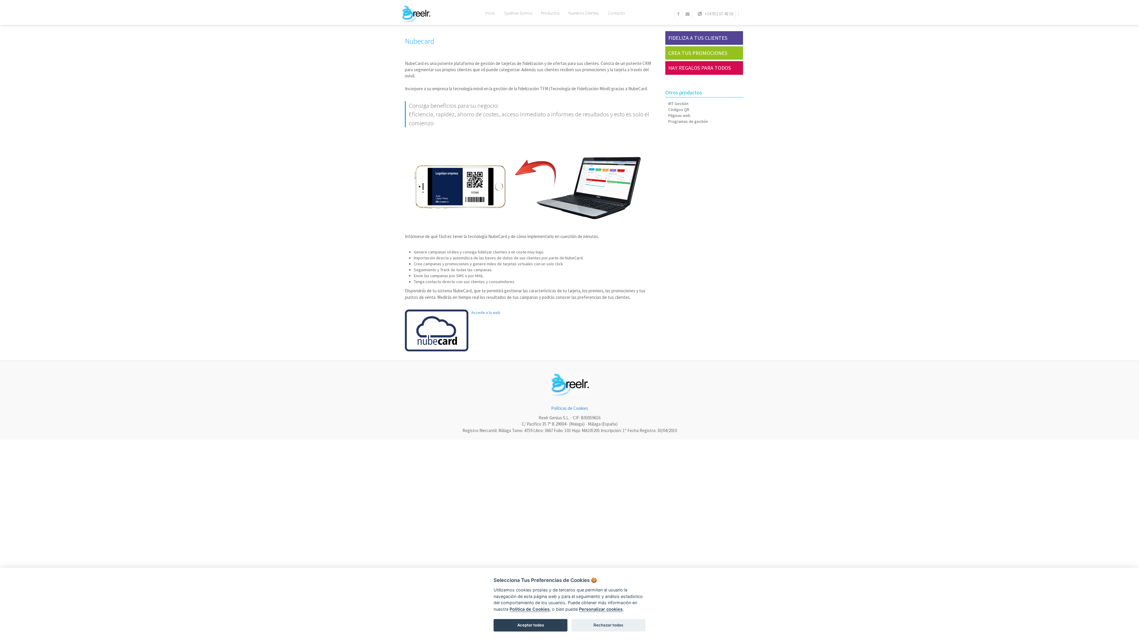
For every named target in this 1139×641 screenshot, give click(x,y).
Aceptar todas (530, 625)
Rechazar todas (608, 625)
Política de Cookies (530, 609)
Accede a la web (485, 312)
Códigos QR (678, 109)
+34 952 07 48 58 (717, 14)
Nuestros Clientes (583, 13)
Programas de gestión (688, 121)
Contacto (616, 13)
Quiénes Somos (518, 13)
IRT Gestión (678, 103)
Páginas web (679, 115)
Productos (550, 13)
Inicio (490, 13)
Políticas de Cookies (569, 408)
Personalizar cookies (601, 609)
